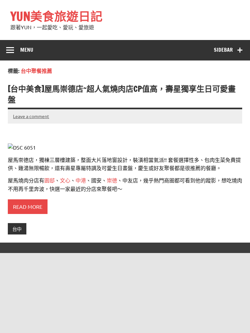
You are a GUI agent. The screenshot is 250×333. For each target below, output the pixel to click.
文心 (65, 180)
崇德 (112, 180)
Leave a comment (31, 116)
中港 (81, 180)
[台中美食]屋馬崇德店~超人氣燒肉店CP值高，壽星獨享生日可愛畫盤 (122, 94)
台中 (16, 229)
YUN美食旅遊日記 (56, 16)
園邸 (49, 180)
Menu (26, 49)
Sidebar (223, 49)
